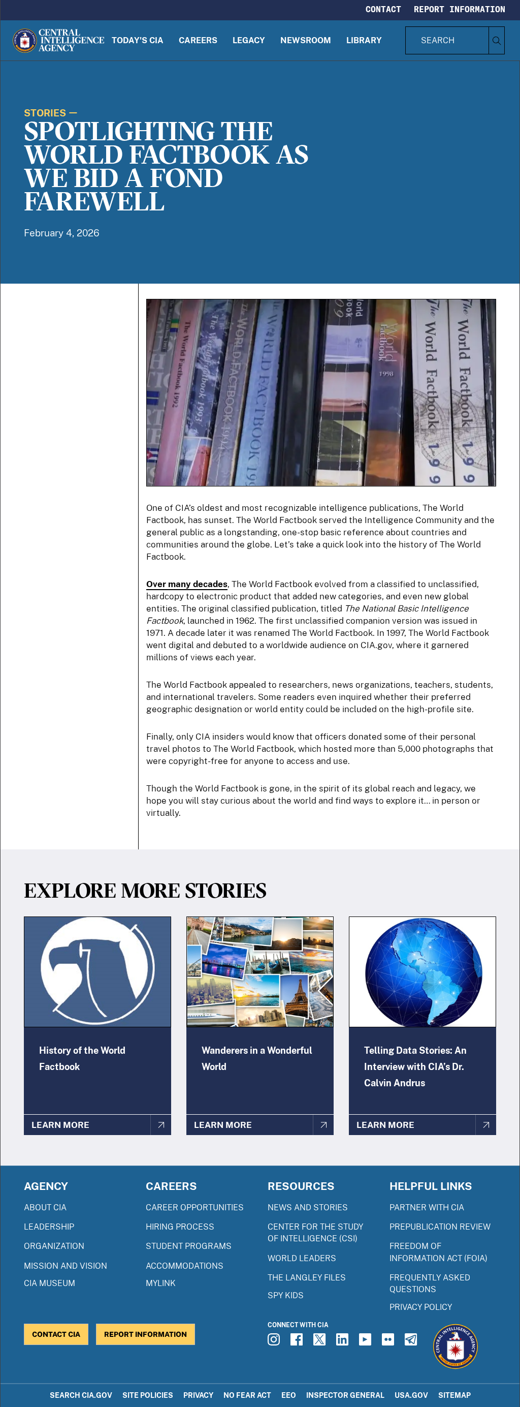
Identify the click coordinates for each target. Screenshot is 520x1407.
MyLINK (161, 1283)
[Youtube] (366, 1342)
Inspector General (345, 1395)
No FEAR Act (247, 1395)
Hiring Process (180, 1227)
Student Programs (189, 1246)
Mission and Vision (65, 1266)
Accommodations (184, 1266)
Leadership (49, 1227)
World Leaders (302, 1258)
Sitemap (454, 1395)
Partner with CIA (426, 1207)
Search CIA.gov (81, 1395)
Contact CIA (56, 1334)
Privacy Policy (420, 1307)
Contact (383, 9)
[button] (138, 40)
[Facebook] (298, 1342)
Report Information (459, 9)
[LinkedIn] (343, 1342)
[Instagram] (275, 1342)
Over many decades (187, 584)
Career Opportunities (195, 1207)
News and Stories (308, 1207)
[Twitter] (321, 1342)
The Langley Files (307, 1277)
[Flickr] (389, 1342)
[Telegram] (412, 1342)
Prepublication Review (440, 1227)
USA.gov (411, 1395)
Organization (54, 1246)
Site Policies (147, 1395)
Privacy (198, 1395)
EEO (288, 1395)
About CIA (45, 1207)
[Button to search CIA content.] (496, 40)
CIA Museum (49, 1283)
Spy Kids (286, 1295)
